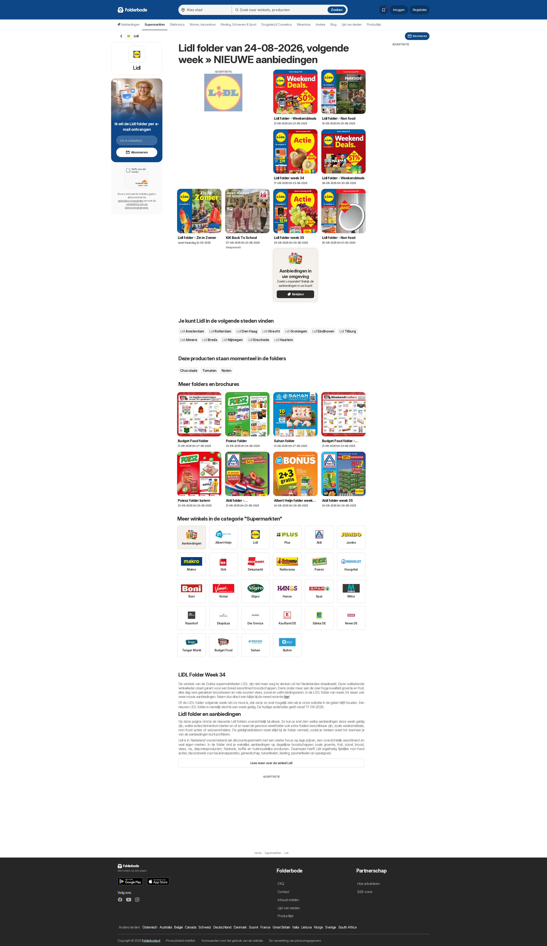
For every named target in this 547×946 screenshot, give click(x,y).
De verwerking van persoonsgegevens (295, 940)
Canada (190, 927)
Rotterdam (220, 331)
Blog (334, 24)
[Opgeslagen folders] (383, 9)
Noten (226, 370)
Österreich (150, 927)
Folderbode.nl (151, 940)
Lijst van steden (352, 24)
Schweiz (204, 927)
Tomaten (209, 370)
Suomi (253, 927)
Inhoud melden (288, 900)
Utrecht (271, 331)
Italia (295, 927)
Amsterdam (192, 331)
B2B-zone (364, 892)
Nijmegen (232, 340)
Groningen (296, 331)
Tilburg (347, 331)
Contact (283, 892)
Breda (209, 340)
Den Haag (246, 331)
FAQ (281, 883)
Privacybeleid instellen (180, 940)
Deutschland (222, 927)
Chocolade (188, 370)
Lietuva (306, 927)
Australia (165, 927)
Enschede (258, 340)
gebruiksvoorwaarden (130, 200)
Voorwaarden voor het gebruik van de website (232, 940)
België (178, 927)
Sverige (330, 927)
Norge (318, 927)
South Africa (347, 927)
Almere (188, 340)
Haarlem (283, 340)
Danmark (240, 927)
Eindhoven (323, 331)
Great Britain (281, 927)
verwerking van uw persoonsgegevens (136, 206)
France (265, 927)
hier (286, 696)
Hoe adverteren (368, 883)
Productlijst (374, 24)
